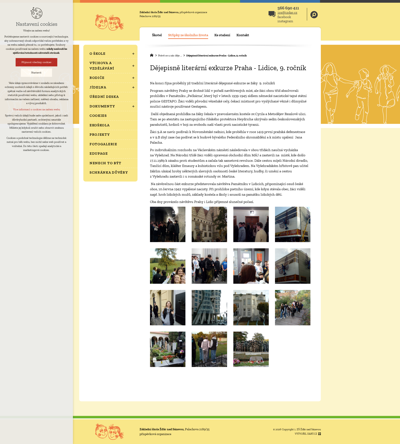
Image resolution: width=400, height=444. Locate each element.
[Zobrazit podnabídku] (133, 53)
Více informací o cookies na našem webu (36, 109)
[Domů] (152, 54)
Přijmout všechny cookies (36, 62)
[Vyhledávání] (314, 14)
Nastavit (36, 72)
